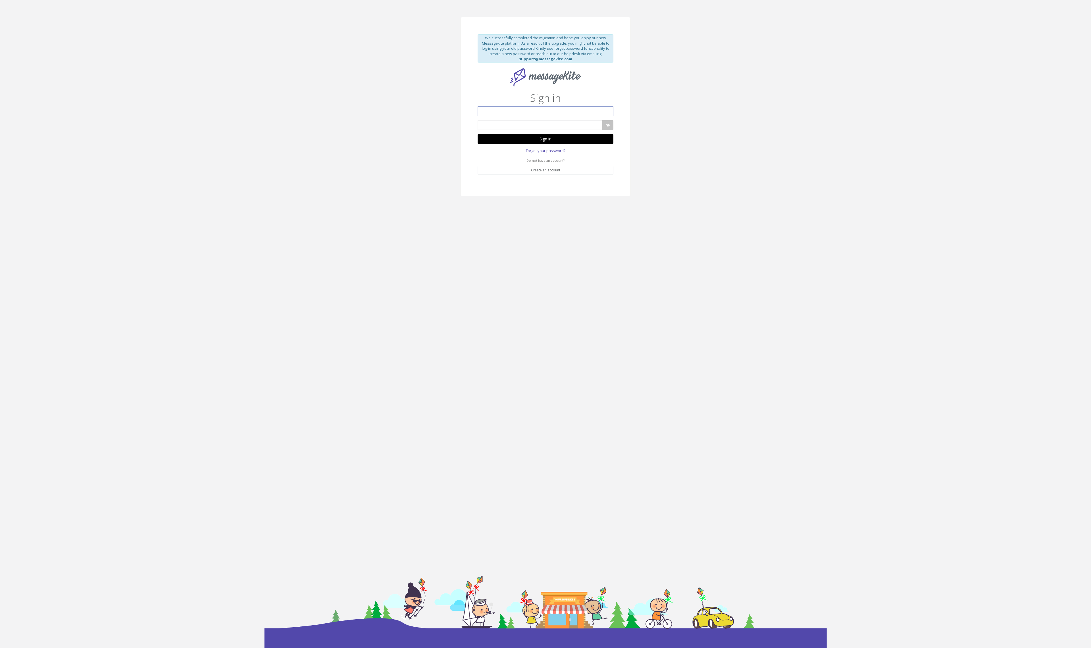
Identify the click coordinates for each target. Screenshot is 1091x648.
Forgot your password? (545, 150)
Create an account (545, 170)
